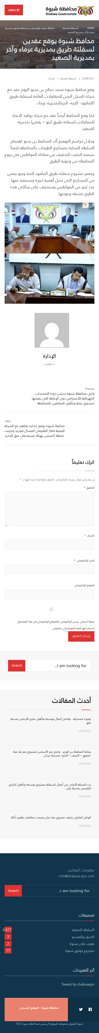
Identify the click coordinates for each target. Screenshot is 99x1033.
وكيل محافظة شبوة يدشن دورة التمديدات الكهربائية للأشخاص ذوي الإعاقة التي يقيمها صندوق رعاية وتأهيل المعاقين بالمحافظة (63, 396)
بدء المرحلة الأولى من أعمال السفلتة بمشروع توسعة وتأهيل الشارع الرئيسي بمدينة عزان (50, 786)
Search (17, 665)
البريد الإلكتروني (84, 560)
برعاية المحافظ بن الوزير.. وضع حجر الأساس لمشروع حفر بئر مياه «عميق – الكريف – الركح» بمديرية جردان (52, 753)
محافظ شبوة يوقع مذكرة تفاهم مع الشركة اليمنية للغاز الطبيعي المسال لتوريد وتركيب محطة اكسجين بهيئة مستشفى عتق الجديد (35, 428)
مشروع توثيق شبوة (79, 950)
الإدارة (51, 78)
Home (90, 28)
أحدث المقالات (71, 700)
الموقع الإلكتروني (84, 585)
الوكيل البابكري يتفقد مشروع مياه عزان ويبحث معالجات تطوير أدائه (51, 817)
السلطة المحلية (71, 28)
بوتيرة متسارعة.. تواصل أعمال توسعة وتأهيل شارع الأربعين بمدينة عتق (51, 720)
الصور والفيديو (83, 936)
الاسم (89, 535)
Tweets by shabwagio (77, 984)
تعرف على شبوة (82, 943)
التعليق (89, 487)
